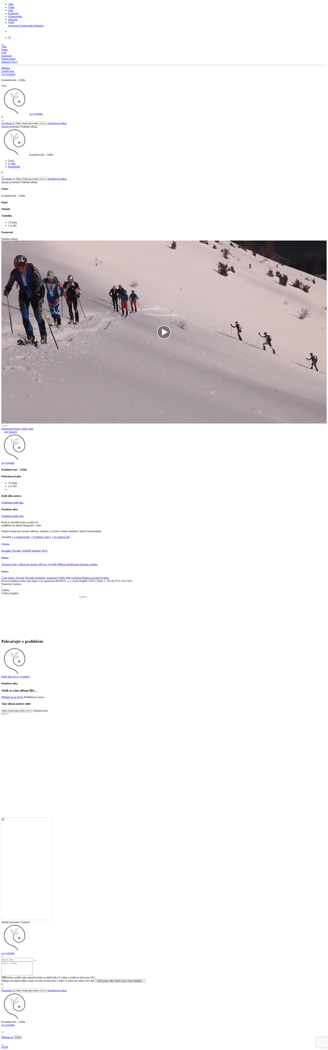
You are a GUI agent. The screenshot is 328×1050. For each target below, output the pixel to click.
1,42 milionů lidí (61, 537)
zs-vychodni (8, 1025)
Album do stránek (28, 564)
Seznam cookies (88, 564)
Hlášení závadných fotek (95, 577)
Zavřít (18, 1037)
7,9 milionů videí (40, 537)
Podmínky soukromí (46, 577)
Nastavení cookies (11, 584)
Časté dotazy (8, 577)
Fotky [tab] (11, 160)
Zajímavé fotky (9, 564)
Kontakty (6, 550)
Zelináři (26, 550)
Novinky (17, 550)
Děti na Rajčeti (74, 577)
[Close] (2, 1032)
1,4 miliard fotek (21, 537)
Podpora (5, 571)
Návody (20, 577)
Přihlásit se (7, 1037)
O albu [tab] (12, 163)
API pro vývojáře (48, 564)
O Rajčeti (5, 544)
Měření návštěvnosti (69, 564)
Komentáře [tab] (14, 166)
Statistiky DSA (39, 550)
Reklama (5, 558)
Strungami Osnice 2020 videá (17, 428)
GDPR (61, 577)
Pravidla (30, 577)
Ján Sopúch (10, 431)
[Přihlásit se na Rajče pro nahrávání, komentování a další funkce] (9, 37)
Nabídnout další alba (12, 502)
